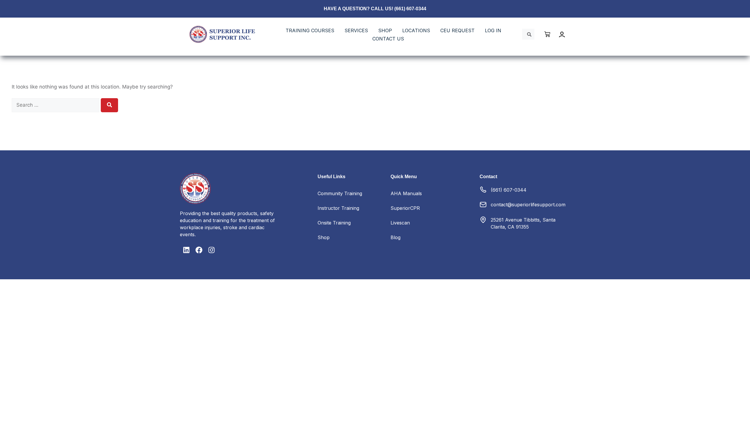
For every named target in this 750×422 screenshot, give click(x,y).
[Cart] (547, 34)
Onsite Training (334, 223)
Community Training (340, 193)
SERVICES (356, 30)
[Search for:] (56, 105)
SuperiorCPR (405, 208)
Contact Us (388, 39)
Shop (324, 237)
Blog (395, 237)
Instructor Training (338, 208)
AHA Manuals (406, 193)
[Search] (109, 105)
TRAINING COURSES (310, 30)
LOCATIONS (416, 30)
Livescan (400, 223)
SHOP (385, 30)
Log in (493, 30)
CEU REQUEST (457, 30)
